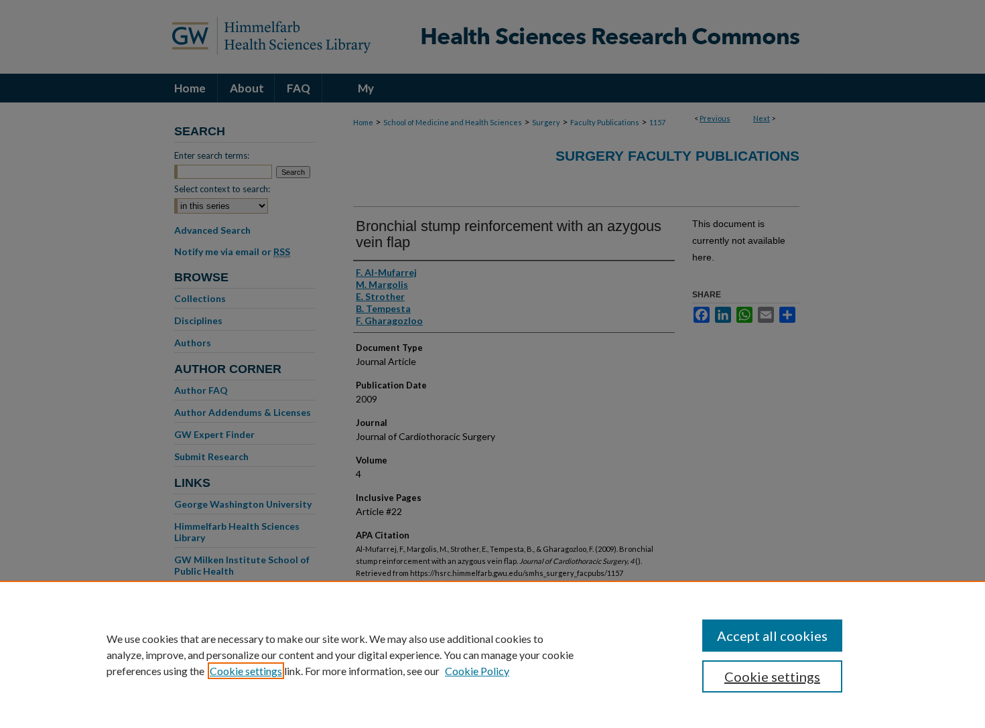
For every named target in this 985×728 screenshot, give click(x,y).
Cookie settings (246, 670)
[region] (492, 654)
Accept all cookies (772, 636)
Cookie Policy (477, 670)
